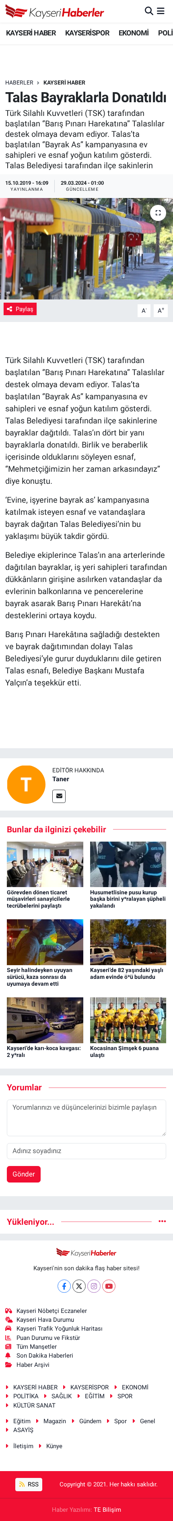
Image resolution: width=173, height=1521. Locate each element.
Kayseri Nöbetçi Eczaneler (51, 1311)
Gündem (90, 1421)
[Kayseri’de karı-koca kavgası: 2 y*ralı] (45, 1020)
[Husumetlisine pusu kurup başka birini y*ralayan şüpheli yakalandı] (128, 864)
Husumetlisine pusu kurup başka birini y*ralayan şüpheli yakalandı (128, 899)
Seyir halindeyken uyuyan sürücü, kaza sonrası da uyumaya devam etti (39, 977)
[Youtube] (108, 1286)
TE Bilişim (107, 1509)
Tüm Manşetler (36, 1346)
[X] (79, 1286)
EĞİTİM (95, 1396)
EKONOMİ (134, 33)
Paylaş (24, 309)
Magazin (54, 1421)
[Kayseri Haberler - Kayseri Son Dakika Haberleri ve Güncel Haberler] (55, 11)
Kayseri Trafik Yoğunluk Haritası (59, 1328)
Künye (54, 1446)
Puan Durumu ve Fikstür (48, 1337)
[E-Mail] (59, 796)
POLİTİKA (26, 1396)
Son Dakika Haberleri (44, 1355)
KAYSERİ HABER (31, 33)
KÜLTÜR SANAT (34, 1405)
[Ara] (149, 11)
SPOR (124, 1396)
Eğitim (22, 1421)
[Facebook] (64, 1286)
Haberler (19, 82)
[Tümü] (162, 1222)
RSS (32, 1484)
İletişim (23, 1446)
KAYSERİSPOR (87, 33)
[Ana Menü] (161, 11)
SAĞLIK (61, 1396)
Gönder (23, 1174)
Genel (147, 1421)
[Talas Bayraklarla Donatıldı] (86, 248)
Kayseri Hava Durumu (45, 1319)
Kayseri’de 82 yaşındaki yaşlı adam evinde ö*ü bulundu (126, 973)
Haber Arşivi (32, 1364)
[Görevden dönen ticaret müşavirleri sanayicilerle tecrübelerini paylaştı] (45, 864)
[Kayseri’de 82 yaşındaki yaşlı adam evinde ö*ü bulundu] (128, 942)
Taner (60, 779)
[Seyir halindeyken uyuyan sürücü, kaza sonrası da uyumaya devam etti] (45, 942)
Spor (120, 1421)
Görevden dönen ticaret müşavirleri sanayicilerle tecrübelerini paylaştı (38, 899)
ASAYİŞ (23, 1430)
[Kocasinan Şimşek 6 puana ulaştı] (128, 1020)
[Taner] (26, 784)
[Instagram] (94, 1286)
